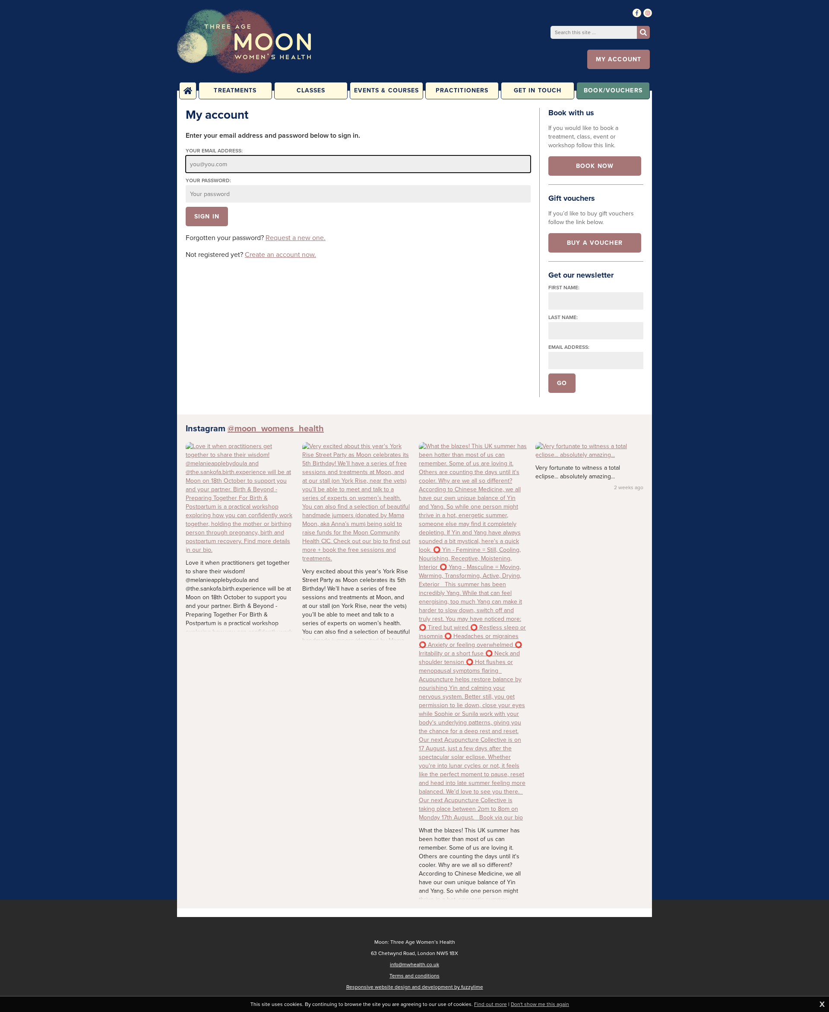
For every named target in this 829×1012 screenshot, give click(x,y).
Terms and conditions (414, 976)
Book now (595, 166)
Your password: (208, 180)
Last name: (563, 317)
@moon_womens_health (276, 428)
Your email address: (214, 151)
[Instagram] (647, 13)
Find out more (490, 1004)
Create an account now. (280, 254)
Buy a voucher (595, 242)
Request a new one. (296, 238)
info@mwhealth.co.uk (414, 964)
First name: (563, 287)
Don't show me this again (540, 1004)
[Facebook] (637, 13)
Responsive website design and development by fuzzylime (414, 987)
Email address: (568, 347)
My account (618, 59)
